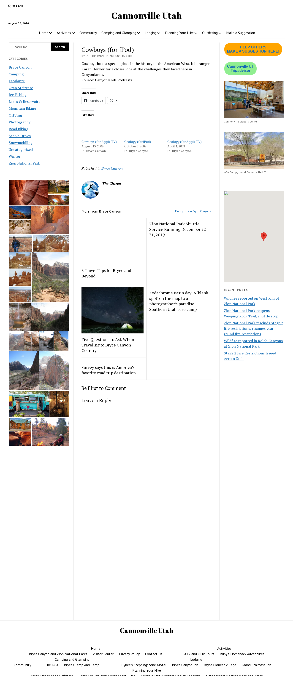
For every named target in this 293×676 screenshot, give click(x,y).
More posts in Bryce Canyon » (193, 211)
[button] (28, 193)
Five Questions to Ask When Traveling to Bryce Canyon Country (107, 345)
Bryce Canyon (20, 67)
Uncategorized (21, 149)
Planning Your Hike (179, 32)
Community (88, 32)
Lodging (151, 32)
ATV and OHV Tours (199, 654)
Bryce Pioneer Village (220, 665)
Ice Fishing (18, 94)
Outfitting (210, 32)
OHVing (15, 115)
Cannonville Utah (146, 15)
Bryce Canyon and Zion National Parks (58, 654)
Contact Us (153, 654)
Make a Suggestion (240, 32)
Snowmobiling (21, 142)
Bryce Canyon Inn (185, 665)
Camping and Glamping (118, 32)
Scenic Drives (20, 135)
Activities (64, 32)
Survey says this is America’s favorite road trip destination (108, 370)
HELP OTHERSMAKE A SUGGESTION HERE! (253, 49)
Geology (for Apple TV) (184, 141)
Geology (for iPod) (137, 141)
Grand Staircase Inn (256, 665)
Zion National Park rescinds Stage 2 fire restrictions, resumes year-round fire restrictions (253, 328)
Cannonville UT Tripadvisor (240, 68)
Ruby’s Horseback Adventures (242, 654)
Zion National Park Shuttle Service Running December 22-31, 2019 (178, 229)
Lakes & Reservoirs (24, 101)
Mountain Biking (22, 108)
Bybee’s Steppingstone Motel (143, 665)
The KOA (51, 665)
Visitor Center (103, 654)
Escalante (17, 80)
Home (43, 32)
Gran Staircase (21, 87)
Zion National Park (24, 163)
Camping (16, 74)
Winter (14, 156)
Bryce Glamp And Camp (81, 665)
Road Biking (18, 128)
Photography (19, 122)
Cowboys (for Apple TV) (99, 141)
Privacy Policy (129, 654)
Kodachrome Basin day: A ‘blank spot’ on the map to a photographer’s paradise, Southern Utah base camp (178, 301)
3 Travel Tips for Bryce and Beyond (106, 273)
